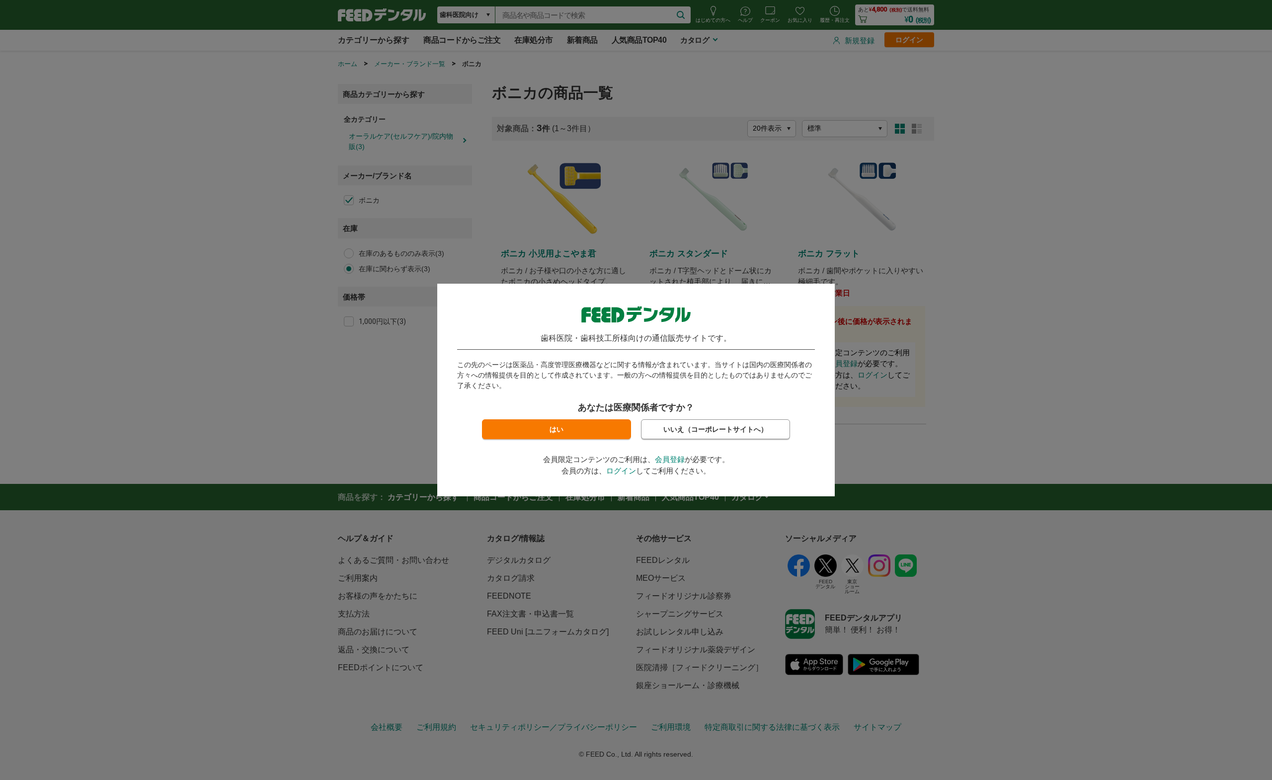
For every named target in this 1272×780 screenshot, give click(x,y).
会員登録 (670, 459)
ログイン (621, 471)
